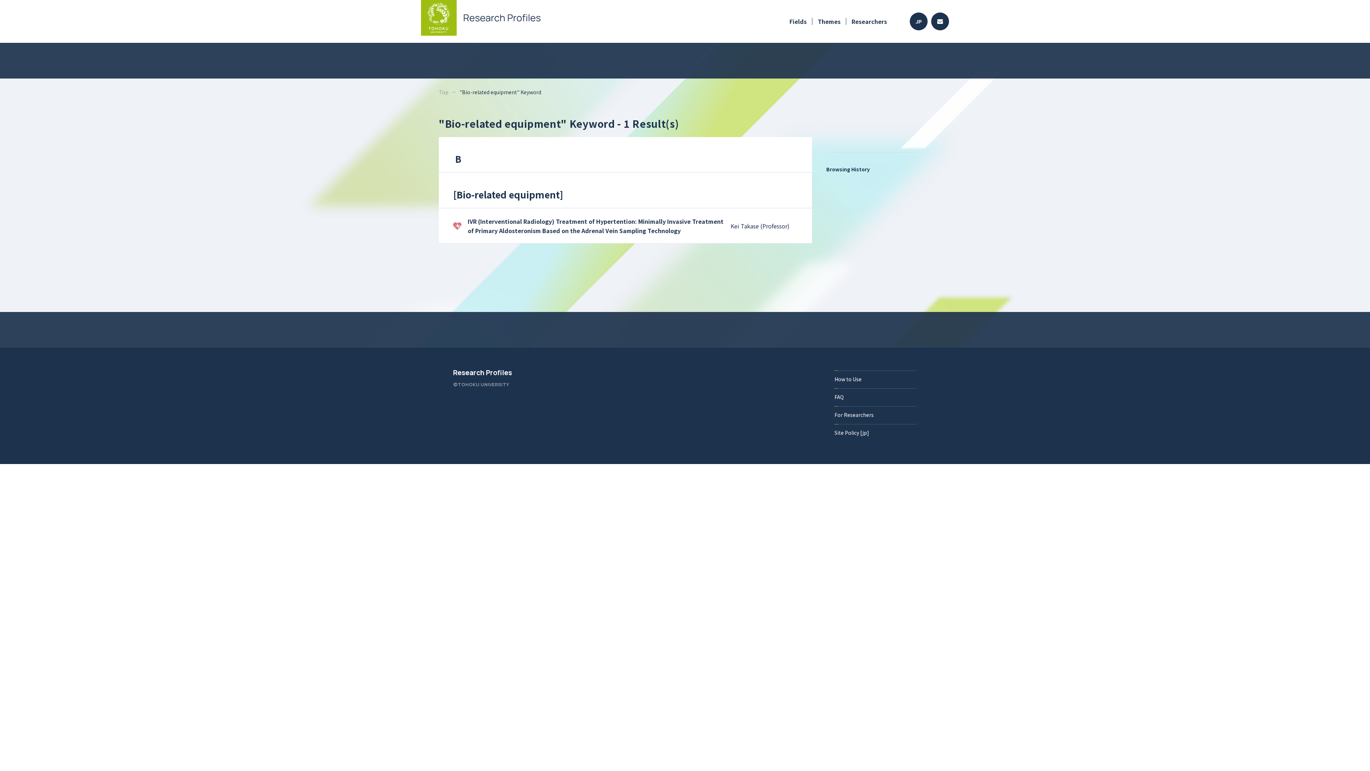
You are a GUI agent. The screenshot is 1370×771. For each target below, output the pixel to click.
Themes (829, 21)
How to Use (848, 379)
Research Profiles (482, 372)
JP (919, 21)
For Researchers (854, 414)
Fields (798, 21)
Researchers (869, 21)
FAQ (839, 396)
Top (443, 92)
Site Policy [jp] (851, 432)
